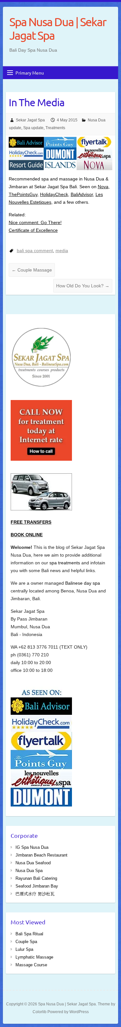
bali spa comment (35, 250)
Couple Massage (32, 269)
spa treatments (65, 562)
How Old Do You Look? (82, 285)
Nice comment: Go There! (35, 222)
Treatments (55, 128)
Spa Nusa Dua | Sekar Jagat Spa (57, 28)
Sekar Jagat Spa (30, 120)
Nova (103, 186)
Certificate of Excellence (33, 230)
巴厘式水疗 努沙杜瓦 (35, 893)
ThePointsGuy (23, 194)
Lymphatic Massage (34, 957)
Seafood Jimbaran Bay (36, 886)
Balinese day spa (82, 583)
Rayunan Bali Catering (36, 878)
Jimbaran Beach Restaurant (41, 855)
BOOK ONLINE (27, 534)
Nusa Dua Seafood (33, 862)
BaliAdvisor (82, 194)
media (61, 250)
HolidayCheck (54, 194)
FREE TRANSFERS (31, 522)
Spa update (33, 128)
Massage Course (31, 964)
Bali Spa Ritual (29, 933)
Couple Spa (26, 941)
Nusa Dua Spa (29, 870)
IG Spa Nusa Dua (31, 847)
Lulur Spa (24, 949)
